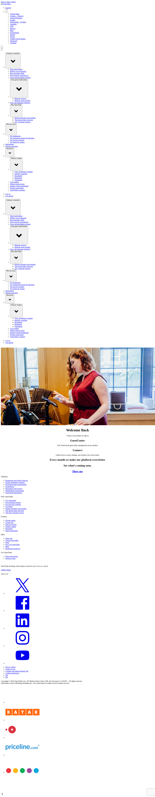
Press (7, 542)
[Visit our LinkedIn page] (22, 628)
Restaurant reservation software (16, 480)
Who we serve (11, 124)
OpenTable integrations (13, 493)
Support (8, 8)
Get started (9, 196)
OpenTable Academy (17, 190)
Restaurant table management (15, 485)
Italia (12, 31)
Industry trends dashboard (19, 186)
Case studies (14, 182)
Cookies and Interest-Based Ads (16, 671)
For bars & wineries (17, 140)
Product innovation (17, 188)
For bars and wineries (13, 505)
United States (15, 14)
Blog (7, 547)
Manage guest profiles (22, 101)
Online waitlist (10, 527)
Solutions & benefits (13, 53)
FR (6, 677)
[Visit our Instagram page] (22, 646)
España (12, 20)
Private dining (10, 520)
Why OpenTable (16, 105)
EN (6, 675)
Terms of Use (10, 669)
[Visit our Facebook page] (22, 611)
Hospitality (18, 176)
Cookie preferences (12, 673)
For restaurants (15, 136)
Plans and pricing (11, 556)
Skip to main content (8, 2)
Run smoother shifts (17, 73)
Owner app (9, 522)
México (12, 29)
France (12, 37)
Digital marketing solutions (15, 482)
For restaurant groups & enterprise (22, 138)
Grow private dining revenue (20, 78)
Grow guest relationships (19, 80)
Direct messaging (11, 531)
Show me (77, 471)
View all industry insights (24, 172)
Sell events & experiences (19, 75)
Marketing (18, 178)
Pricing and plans (11, 146)
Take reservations (16, 69)
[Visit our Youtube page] (22, 663)
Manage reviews (20, 99)
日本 (12, 26)
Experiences (9, 487)
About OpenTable (11, 540)
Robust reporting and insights (25, 118)
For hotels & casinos (17, 142)
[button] (77, 794)
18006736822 (6, 570)
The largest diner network (24, 120)
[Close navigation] (2, 49)
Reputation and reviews (13, 489)
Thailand (13, 43)
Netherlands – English (18, 22)
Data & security (11, 525)
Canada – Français (16, 16)
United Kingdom (16, 18)
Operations (18, 180)
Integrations (9, 144)
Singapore (13, 41)
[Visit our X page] (22, 593)
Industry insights (16, 158)
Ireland (12, 35)
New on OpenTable (12, 545)
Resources (9, 148)
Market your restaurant (18, 71)
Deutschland (14, 33)
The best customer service (14, 513)
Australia (13, 24)
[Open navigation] (2, 47)
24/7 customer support (22, 122)
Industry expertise (21, 174)
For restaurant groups (13, 502)
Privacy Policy (10, 667)
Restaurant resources (12, 549)
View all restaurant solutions (20, 103)
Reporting (9, 529)
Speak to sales (10, 558)
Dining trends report (17, 184)
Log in (7, 194)
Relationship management (14, 491)
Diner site (8, 538)
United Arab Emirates (18, 39)
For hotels (9, 507)
